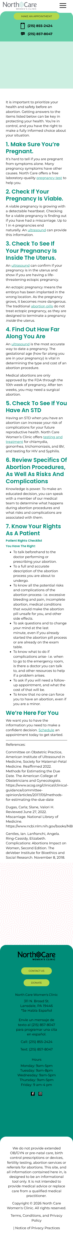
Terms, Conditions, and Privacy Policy (36, 1218)
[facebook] (33, 1094)
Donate (36, 982)
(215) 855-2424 (40, 26)
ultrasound (37, 230)
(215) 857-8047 (40, 34)
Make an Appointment (36, 16)
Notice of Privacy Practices (37, 1228)
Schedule (46, 730)
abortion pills (42, 306)
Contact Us (36, 970)
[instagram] (40, 1094)
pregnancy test (49, 178)
